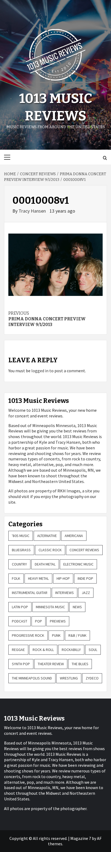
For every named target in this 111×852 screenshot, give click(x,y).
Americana (74, 535)
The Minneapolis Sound (32, 678)
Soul (93, 649)
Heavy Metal (38, 578)
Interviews (64, 592)
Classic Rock (50, 549)
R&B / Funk (77, 635)
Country (19, 564)
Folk (16, 578)
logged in (39, 370)
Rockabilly (71, 649)
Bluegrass (21, 549)
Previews (58, 621)
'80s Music (20, 535)
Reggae (18, 649)
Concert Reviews (84, 549)
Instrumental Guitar (29, 592)
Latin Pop (20, 606)
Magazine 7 (80, 838)
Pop (38, 621)
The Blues (80, 663)
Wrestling (69, 678)
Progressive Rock (28, 635)
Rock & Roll (43, 649)
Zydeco (92, 678)
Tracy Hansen (33, 211)
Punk (56, 635)
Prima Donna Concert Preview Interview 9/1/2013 (47, 319)
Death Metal (45, 564)
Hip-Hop (63, 578)
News (77, 606)
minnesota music (50, 606)
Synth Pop (21, 663)
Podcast (19, 621)
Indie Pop (85, 578)
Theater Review (51, 663)
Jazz (86, 592)
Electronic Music (78, 564)
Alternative (47, 535)
